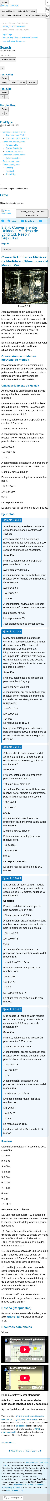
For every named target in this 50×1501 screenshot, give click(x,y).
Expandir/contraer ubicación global (47, 220)
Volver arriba (6, 1443)
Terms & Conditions (35, 1485)
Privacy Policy (20, 1485)
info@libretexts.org (14, 1490)
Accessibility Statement (12, 1487)
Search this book (7, 51)
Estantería (30, 221)
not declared (21, 1426)
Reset (4, 78)
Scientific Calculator (14, 151)
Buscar (5, 1498)
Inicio (14, 221)
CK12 (37, 1429)
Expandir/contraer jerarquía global (4, 221)
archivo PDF (14, 1317)
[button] (10, 171)
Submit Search (8, 59)
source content (8, 1432)
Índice (8, 250)
